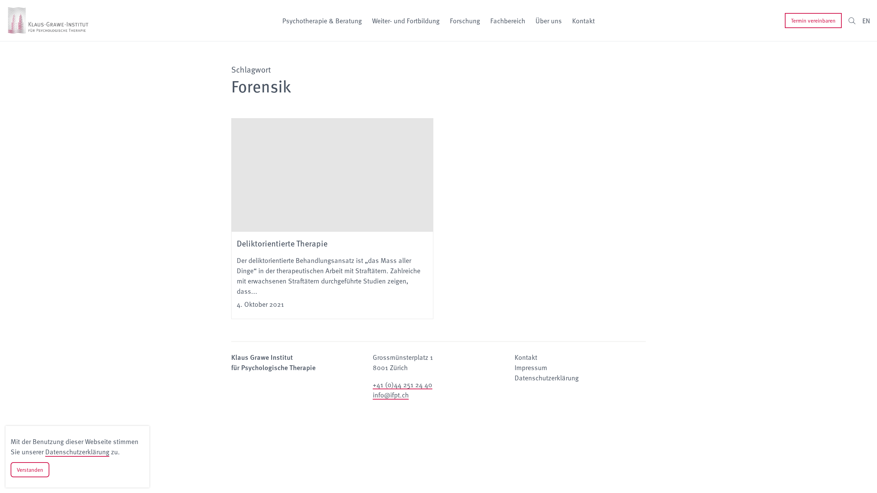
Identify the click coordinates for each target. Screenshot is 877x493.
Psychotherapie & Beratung (322, 20)
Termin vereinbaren (813, 20)
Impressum (531, 367)
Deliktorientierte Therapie (282, 243)
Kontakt (583, 20)
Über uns (548, 20)
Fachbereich (507, 20)
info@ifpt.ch (391, 395)
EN (866, 20)
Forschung (465, 20)
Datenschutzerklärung (77, 451)
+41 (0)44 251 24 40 (402, 384)
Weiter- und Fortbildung (406, 20)
